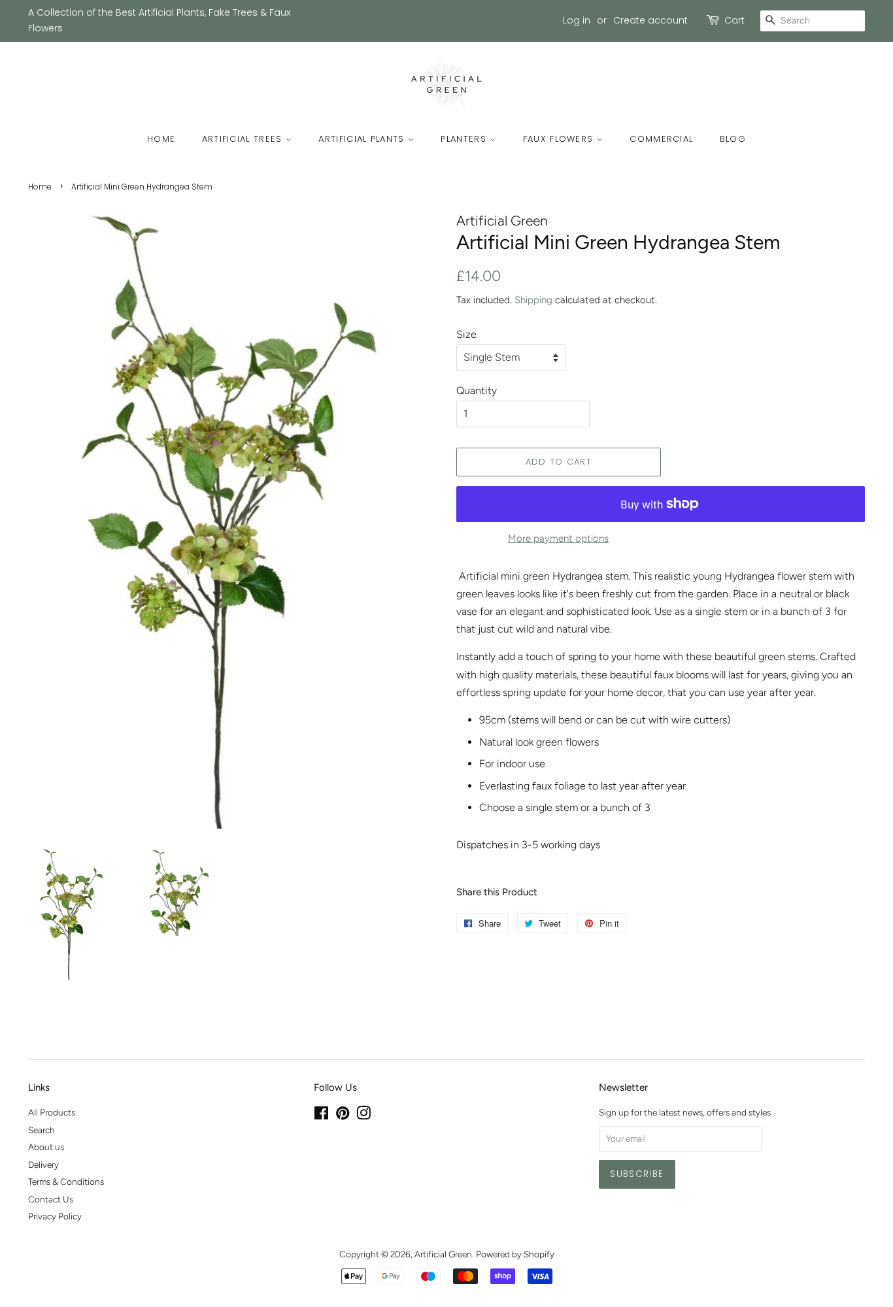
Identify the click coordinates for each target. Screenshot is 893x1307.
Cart (734, 20)
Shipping (533, 300)
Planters (465, 139)
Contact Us (50, 1199)
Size (466, 334)
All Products (51, 1112)
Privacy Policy (55, 1216)
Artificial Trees (244, 139)
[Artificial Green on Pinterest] (342, 1115)
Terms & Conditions (66, 1181)
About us (46, 1147)
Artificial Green (443, 1254)
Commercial (661, 139)
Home (161, 139)
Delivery (43, 1164)
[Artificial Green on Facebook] (321, 1115)
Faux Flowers (560, 139)
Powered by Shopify (515, 1254)
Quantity (476, 390)
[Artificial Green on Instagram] (363, 1115)
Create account (650, 20)
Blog (733, 139)
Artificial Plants (362, 139)
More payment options (558, 538)
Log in (576, 20)
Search (41, 1130)
